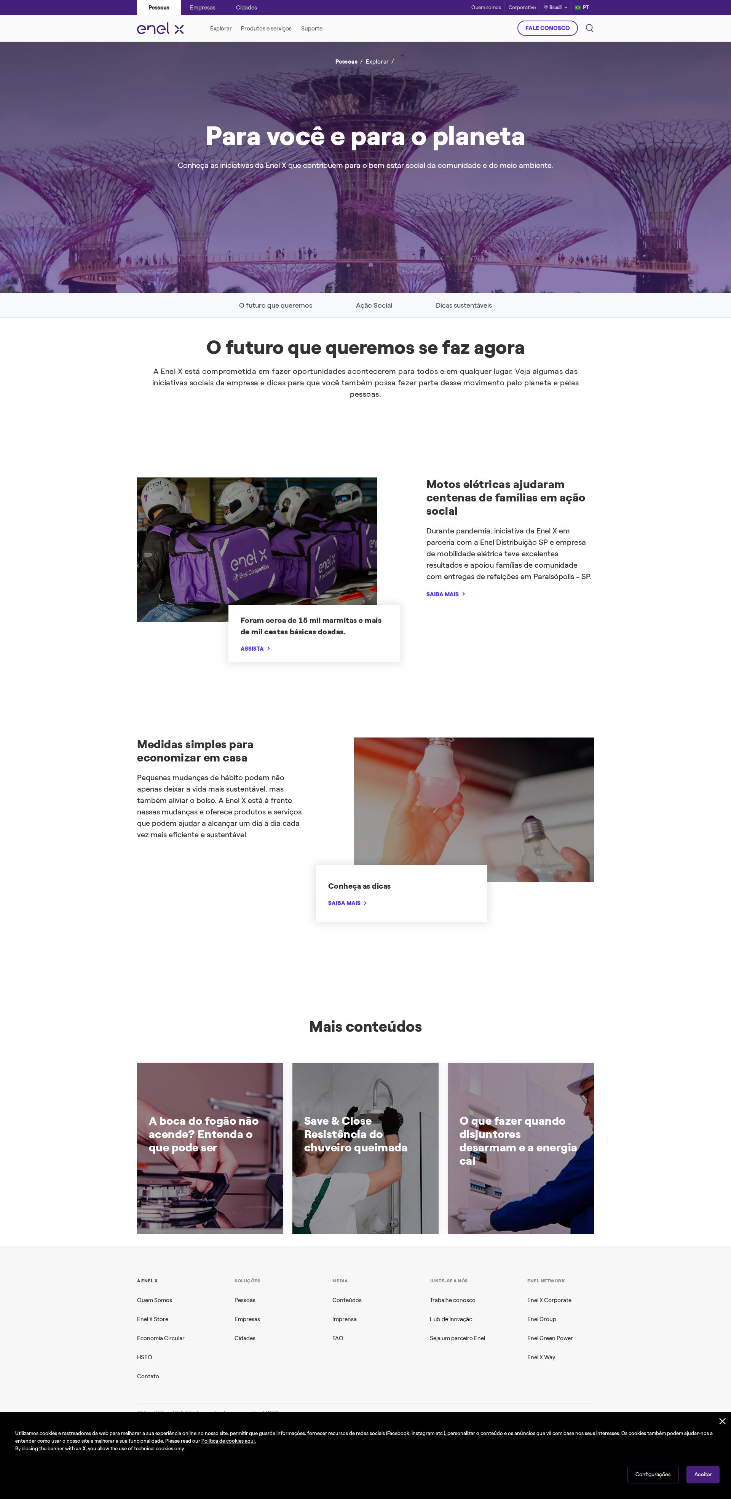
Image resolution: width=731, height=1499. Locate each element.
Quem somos (486, 7)
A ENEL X (147, 1280)
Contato (148, 1376)
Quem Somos (154, 1300)
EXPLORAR (475, 176)
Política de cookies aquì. (228, 1441)
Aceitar (703, 1474)
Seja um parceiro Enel (457, 1338)
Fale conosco (547, 28)
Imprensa (344, 1319)
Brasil (555, 7)
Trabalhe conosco (453, 1300)
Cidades (245, 1338)
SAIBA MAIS (442, 594)
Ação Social (374, 305)
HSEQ (144, 1357)
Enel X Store (152, 1319)
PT (586, 7)
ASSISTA (252, 648)
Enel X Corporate (549, 1300)
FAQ (337, 1338)
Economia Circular (161, 1338)
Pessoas (245, 1300)
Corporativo (522, 7)
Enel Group (541, 1319)
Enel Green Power (550, 1338)
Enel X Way (541, 1357)
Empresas (247, 1319)
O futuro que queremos (275, 305)
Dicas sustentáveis (464, 305)
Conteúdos (347, 1300)
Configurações (653, 1474)
